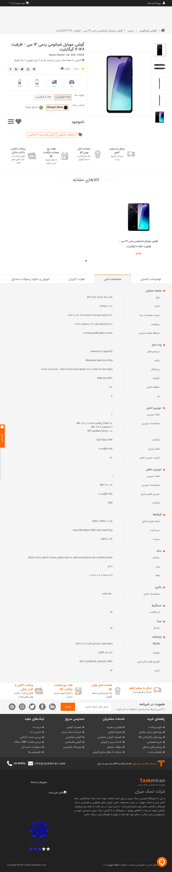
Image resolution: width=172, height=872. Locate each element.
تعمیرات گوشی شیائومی (109, 737)
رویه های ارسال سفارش (150, 732)
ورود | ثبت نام (154, 3)
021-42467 (19, 763)
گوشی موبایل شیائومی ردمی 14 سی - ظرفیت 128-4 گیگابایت (47, 47)
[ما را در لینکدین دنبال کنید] (52, 706)
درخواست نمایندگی (31, 747)
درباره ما (37, 727)
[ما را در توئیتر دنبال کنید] (32, 706)
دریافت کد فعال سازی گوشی (107, 752)
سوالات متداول (114, 747)
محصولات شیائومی (67, 135)
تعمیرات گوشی (74, 727)
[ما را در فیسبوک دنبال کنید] (42, 706)
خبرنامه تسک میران (71, 732)
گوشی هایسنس (73, 742)
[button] (86, 260)
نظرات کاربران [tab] (77, 279)
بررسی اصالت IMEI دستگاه (27, 742)
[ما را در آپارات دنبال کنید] (12, 706)
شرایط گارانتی (115, 732)
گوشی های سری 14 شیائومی (41, 135)
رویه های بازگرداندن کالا (150, 737)
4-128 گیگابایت (63, 97)
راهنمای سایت (154, 752)
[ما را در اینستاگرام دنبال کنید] (22, 706)
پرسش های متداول (152, 747)
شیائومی (96, 802)
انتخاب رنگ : (77, 105)
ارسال (68, 707)
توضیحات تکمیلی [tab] (150, 279)
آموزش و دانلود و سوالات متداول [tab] (30, 279)
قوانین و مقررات (114, 727)
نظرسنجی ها (34, 752)
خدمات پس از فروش (111, 742)
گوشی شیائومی (147, 31)
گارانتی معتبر (148, 806)
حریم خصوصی (154, 742)
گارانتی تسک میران (101, 810)
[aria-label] (163, 31)
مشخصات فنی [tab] (112, 279)
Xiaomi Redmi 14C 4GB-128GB (66, 54)
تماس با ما (35, 732)
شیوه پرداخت (155, 727)
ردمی (131, 31)
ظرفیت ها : (78, 95)
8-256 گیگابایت (43, 97)
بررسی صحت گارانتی (30, 737)
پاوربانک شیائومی (72, 747)
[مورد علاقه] (18, 122)
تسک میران (133, 798)
